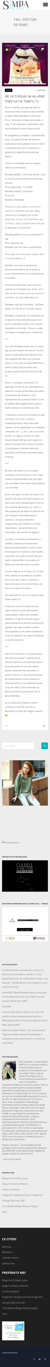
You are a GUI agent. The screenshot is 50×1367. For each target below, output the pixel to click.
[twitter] (40, 1359)
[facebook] (34, 1359)
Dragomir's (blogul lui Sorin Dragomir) (22, 1195)
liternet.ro (7, 1252)
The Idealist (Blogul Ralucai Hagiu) (20, 1206)
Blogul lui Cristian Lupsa (15, 1178)
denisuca (6, 1246)
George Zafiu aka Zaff (13, 1200)
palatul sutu (8, 1263)
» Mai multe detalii (11, 1159)
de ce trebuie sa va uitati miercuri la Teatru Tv (24, 98)
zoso (4, 1211)
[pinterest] (45, 1359)
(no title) (6, 1006)
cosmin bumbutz (10, 1189)
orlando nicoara (10, 1257)
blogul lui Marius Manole (15, 1183)
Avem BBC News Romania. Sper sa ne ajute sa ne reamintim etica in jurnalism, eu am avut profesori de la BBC (24, 996)
